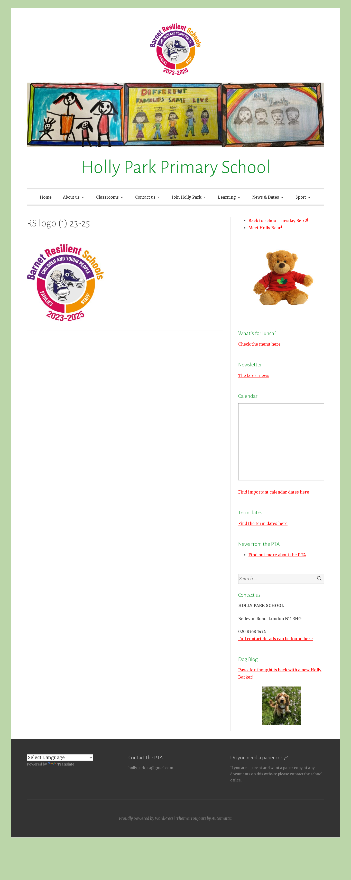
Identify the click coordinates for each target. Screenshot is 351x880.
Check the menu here (259, 344)
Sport (300, 197)
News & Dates (265, 197)
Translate (65, 764)
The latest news (253, 375)
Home (46, 197)
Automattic (222, 818)
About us (71, 197)
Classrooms (107, 197)
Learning (227, 197)
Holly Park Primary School (176, 167)
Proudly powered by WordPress (146, 818)
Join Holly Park (186, 197)
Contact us (145, 197)
